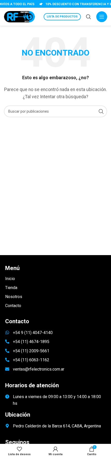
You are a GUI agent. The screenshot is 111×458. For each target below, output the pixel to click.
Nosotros (13, 296)
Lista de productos (62, 16)
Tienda (11, 287)
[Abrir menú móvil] (102, 17)
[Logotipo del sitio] (19, 16)
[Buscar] (88, 17)
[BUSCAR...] (101, 111)
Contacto (13, 305)
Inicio (10, 278)
